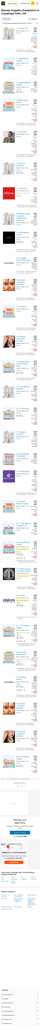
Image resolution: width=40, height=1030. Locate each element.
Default (34, 19)
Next (25, 786)
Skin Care (4, 898)
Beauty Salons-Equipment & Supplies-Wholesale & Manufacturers (32, 901)
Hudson (13, 877)
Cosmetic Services (6, 906)
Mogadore (24, 879)
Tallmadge (14, 879)
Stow (2, 879)
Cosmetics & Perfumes (5, 895)
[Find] (33, 3)
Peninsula (34, 879)
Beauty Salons (32, 895)
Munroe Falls (5, 881)
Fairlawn (33, 877)
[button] (37, 3)
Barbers (30, 906)
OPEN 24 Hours (27, 23)
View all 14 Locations (34, 65)
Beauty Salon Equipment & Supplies (18, 900)
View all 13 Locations (34, 138)
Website (18, 33)
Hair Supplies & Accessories (19, 895)
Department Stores (6, 909)
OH (7, 779)
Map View (7, 19)
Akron (3, 877)
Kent (22, 877)
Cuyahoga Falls (15, 779)
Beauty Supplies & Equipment (24, 31)
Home (3, 779)
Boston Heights (13, 882)
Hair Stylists (18, 906)
